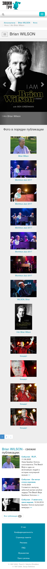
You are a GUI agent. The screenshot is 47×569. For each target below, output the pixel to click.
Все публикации (12, 516)
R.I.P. (34, 456)
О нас (23, 527)
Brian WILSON (24, 22)
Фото (35, 22)
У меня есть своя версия (32, 500)
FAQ (23, 547)
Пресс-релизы (23, 558)
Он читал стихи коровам (31, 480)
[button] (3, 83)
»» (29, 474)
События (26, 456)
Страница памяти (23, 537)
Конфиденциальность (23, 532)
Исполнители (9, 22)
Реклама (23, 542)
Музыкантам (23, 553)
